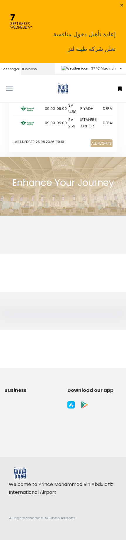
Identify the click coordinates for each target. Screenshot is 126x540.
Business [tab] (29, 69)
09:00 (50, 108)
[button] (122, 5)
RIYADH (86, 108)
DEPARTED (112, 108)
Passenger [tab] (10, 69)
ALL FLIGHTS (101, 143)
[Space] (63, 89)
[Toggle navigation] (16, 89)
